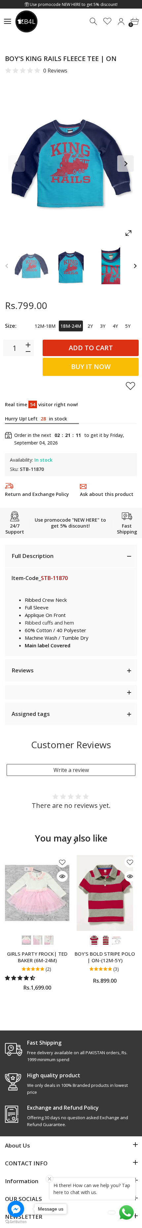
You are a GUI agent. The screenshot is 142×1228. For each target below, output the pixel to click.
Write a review (71, 770)
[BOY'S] (31, 266)
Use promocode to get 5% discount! (73, 4)
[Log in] (121, 21)
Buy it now (91, 366)
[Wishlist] (107, 21)
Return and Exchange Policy (37, 494)
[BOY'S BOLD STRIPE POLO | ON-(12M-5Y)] (105, 893)
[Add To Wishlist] (130, 386)
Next (125, 163)
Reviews (23, 670)
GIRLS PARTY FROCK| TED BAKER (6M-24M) (37, 957)
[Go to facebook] (16, 1209)
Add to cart (91, 347)
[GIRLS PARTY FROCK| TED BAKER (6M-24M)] (37, 893)
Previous (16, 163)
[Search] (94, 21)
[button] (20, 977)
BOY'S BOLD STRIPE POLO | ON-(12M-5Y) (105, 957)
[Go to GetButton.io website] (15, 1221)
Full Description (32, 556)
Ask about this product (106, 494)
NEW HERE (71, 4)
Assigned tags (31, 714)
